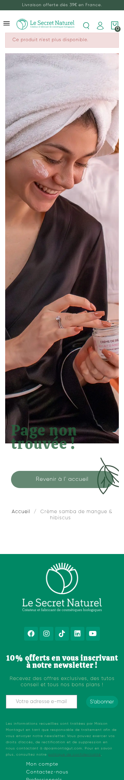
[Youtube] (93, 634)
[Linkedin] (77, 634)
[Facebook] (31, 634)
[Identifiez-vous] (100, 25)
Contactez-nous (47, 772)
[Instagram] (46, 634)
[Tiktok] (62, 634)
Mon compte (42, 764)
